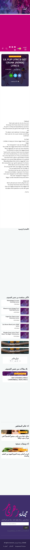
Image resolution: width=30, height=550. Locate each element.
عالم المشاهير (20, 426)
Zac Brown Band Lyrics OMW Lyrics (10, 325)
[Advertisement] (15, 30)
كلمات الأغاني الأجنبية (14, 56)
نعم (16, 361)
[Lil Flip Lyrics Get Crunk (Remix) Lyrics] (19, 75)
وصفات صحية (21, 443)
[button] (6, 48)
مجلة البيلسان (18, 542)
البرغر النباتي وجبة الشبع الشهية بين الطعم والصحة (15, 455)
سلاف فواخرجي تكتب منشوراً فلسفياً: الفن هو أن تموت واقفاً (15, 437)
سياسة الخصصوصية (20, 546)
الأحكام (11, 546)
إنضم (26, 527)
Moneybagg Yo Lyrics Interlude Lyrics (13, 301)
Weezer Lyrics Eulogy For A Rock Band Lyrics (11, 309)
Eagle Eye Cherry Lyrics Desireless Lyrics (12, 317)
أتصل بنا (5, 546)
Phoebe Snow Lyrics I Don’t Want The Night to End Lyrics (10, 333)
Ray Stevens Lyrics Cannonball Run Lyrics (18, 379)
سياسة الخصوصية (11, 530)
